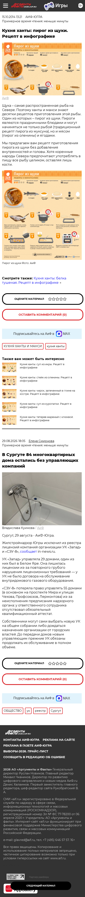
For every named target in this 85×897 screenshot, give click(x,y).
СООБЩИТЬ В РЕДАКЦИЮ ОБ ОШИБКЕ (34, 757)
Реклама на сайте (59, 740)
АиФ (5, 98)
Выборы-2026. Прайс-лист (25, 751)
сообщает (28, 551)
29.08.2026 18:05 (13, 441)
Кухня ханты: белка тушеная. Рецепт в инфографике (34, 280)
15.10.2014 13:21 (12, 17)
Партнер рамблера (39, 877)
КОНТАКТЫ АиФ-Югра (21, 740)
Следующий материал (40, 885)
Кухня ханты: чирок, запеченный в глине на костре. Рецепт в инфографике (47, 392)
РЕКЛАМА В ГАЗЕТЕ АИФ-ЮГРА (27, 745)
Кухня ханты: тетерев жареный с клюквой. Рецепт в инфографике (46, 418)
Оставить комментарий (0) (43, 315)
